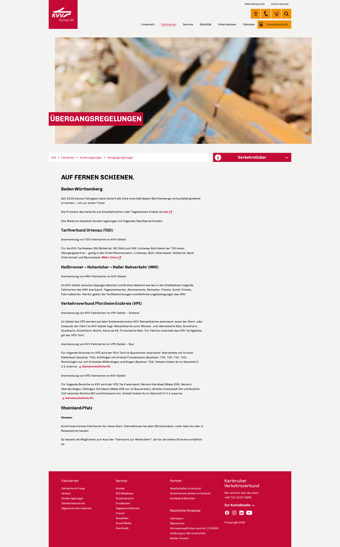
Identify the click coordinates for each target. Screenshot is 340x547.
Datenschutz (177, 523)
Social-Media (123, 523)
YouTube (249, 513)
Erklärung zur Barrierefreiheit (188, 533)
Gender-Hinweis (179, 538)
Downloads (122, 528)
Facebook (227, 513)
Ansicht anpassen (255, 13)
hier (166, 211)
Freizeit (120, 513)
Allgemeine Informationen (76, 508)
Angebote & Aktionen (128, 508)
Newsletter (122, 518)
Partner (176, 481)
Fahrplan (249, 24)
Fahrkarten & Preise (73, 488)
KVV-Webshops (276, 13)
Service (188, 24)
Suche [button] (286, 14)
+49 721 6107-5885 (238, 497)
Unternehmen (227, 24)
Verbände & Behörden (182, 498)
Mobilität (205, 24)
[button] (252, 157)
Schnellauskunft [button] (277, 24)
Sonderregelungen (91, 157)
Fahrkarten (67, 157)
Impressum (176, 518)
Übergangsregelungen (120, 157)
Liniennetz (147, 24)
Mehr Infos (109, 257)
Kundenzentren (125, 498)
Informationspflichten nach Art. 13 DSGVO (194, 528)
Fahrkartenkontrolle (73, 503)
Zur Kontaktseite (237, 505)
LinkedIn (241, 513)
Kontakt (266, 13)
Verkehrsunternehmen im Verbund (190, 493)
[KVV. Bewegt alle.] (63, 14)
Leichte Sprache (279, 4)
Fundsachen (123, 503)
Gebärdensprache (255, 4)
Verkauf (66, 493)
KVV (54, 157)
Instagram (234, 513)
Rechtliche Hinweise (185, 511)
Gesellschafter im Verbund (185, 488)
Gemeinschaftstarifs (96, 366)
